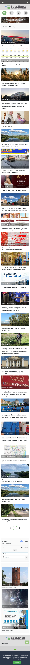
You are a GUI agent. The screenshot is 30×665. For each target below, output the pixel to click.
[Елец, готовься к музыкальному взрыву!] (15, 183)
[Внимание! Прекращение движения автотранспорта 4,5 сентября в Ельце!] (15, 242)
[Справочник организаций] (18, 13)
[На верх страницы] (27, 642)
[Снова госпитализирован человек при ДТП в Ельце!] (15, 598)
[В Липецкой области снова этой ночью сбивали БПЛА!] (15, 493)
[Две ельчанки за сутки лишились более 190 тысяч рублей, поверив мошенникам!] (15, 202)
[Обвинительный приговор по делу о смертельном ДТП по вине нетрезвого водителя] (15, 513)
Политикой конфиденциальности (17, 658)
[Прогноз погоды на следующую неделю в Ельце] (15, 57)
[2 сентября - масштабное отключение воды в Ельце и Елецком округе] (15, 138)
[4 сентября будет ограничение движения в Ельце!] (15, 454)
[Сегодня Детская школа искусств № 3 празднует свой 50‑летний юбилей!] (15, 365)
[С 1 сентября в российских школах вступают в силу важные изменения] (15, 281)
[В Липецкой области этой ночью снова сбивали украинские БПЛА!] (15, 77)
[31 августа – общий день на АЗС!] (15, 39)
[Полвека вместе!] (15, 119)
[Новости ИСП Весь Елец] (15, 7)
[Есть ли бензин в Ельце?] (15, 619)
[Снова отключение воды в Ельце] (15, 576)
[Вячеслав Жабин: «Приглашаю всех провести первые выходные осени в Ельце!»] (15, 222)
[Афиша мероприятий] (11, 13)
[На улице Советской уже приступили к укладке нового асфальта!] (15, 164)
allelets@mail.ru (5, 643)
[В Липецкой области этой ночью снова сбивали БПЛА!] (15, 322)
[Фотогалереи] (26, 13)
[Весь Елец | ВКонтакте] (15, 649)
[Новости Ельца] (4, 13)
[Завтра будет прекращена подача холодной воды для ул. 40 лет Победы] (15, 473)
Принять (17, 662)
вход (15, 550)
